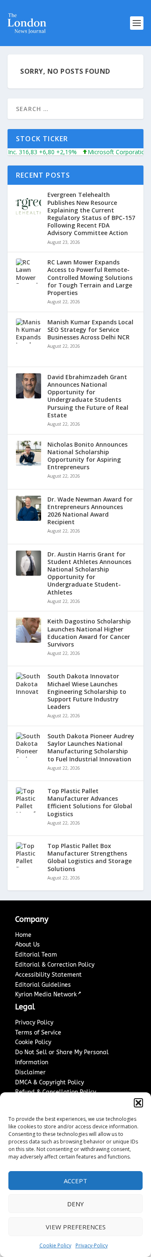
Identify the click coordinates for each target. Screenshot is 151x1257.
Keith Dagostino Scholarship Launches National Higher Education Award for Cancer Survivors (89, 633)
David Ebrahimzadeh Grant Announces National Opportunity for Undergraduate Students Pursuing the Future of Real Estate (87, 396)
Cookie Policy (55, 1245)
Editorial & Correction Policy (54, 964)
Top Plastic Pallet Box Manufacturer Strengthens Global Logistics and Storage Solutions (89, 857)
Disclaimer (30, 1072)
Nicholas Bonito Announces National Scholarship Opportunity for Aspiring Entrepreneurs (87, 456)
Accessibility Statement (48, 974)
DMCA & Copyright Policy (49, 1082)
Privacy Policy (34, 1022)
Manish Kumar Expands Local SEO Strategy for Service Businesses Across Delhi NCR (90, 329)
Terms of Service (38, 1032)
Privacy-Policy (92, 1245)
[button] (138, 1103)
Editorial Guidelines (43, 984)
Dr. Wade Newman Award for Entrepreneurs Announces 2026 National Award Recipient (90, 511)
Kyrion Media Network (46, 994)
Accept (75, 1181)
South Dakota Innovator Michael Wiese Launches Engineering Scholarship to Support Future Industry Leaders (86, 691)
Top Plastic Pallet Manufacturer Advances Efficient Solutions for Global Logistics (89, 802)
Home (23, 935)
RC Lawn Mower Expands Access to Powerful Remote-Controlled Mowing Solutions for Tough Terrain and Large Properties (90, 278)
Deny (75, 1204)
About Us (27, 944)
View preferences (76, 1227)
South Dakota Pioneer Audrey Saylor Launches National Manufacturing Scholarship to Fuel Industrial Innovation (90, 747)
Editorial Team (36, 954)
